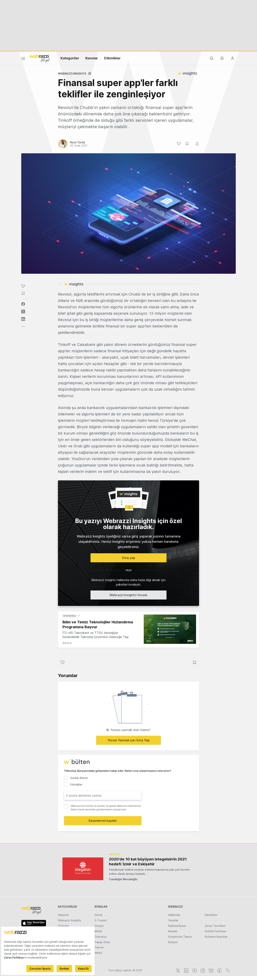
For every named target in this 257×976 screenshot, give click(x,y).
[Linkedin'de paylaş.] (23, 319)
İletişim (173, 942)
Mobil (98, 931)
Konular (91, 58)
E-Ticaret (101, 920)
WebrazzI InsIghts (72, 73)
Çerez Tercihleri (215, 925)
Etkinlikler (112, 58)
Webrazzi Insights (69, 920)
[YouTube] (194, 970)
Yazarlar (173, 920)
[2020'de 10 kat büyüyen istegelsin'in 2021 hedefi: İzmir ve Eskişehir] (82, 868)
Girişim (99, 925)
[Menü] (23, 59)
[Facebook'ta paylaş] (23, 304)
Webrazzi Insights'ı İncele (128, 595)
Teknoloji (101, 936)
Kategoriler (70, 58)
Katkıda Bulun (177, 925)
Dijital (98, 914)
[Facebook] (219, 970)
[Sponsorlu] (170, 629)
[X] (177, 970)
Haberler (63, 914)
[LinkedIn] (186, 970)
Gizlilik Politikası (215, 931)
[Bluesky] (210, 970)
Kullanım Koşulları (216, 936)
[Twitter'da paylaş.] (23, 311)
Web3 (98, 952)
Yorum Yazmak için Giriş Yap (128, 740)
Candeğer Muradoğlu (123, 879)
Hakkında (174, 914)
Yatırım (99, 947)
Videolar (63, 925)
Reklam (173, 931)
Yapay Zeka (102, 942)
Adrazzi (67, 642)
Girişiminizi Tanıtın (180, 936)
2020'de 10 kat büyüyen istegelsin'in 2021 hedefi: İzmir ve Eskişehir (148, 861)
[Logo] (40, 58)
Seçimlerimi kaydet (102, 821)
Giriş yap (128, 558)
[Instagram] (202, 970)
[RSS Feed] (227, 970)
